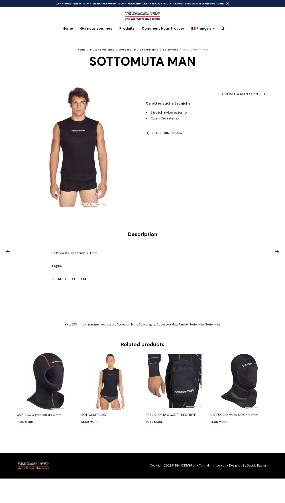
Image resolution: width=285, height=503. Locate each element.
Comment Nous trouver (163, 28)
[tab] (142, 234)
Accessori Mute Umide (172, 324)
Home (68, 28)
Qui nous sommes (96, 28)
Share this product (167, 133)
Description (142, 234)
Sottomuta (170, 49)
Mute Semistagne (102, 49)
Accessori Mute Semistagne (138, 49)
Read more (25, 421)
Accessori (108, 324)
